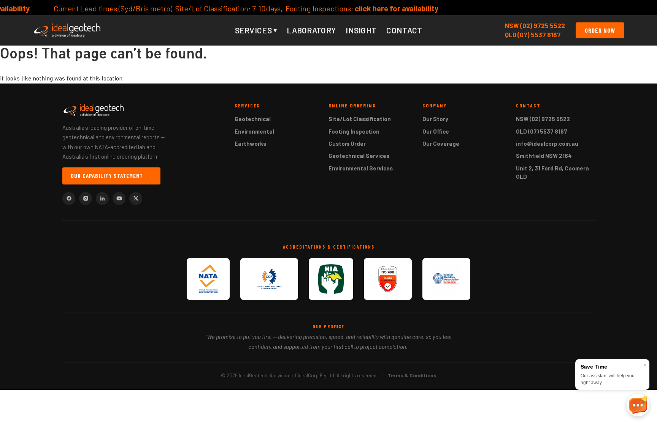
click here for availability (372, 8)
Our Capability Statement (111, 175)
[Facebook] (68, 198)
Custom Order (347, 143)
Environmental (254, 131)
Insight (361, 30)
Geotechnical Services (358, 155)
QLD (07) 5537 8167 (533, 34)
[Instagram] (85, 198)
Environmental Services (360, 168)
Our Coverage (440, 143)
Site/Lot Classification (359, 118)
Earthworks (250, 143)
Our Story (435, 118)
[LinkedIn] (102, 198)
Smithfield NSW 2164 (544, 155)
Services (256, 30)
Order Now (600, 30)
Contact (404, 30)
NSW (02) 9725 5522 (535, 25)
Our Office (435, 131)
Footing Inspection (353, 131)
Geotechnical (253, 118)
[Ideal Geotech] (67, 30)
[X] (135, 198)
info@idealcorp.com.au (547, 143)
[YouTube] (119, 198)
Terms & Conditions (412, 375)
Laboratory (311, 30)
